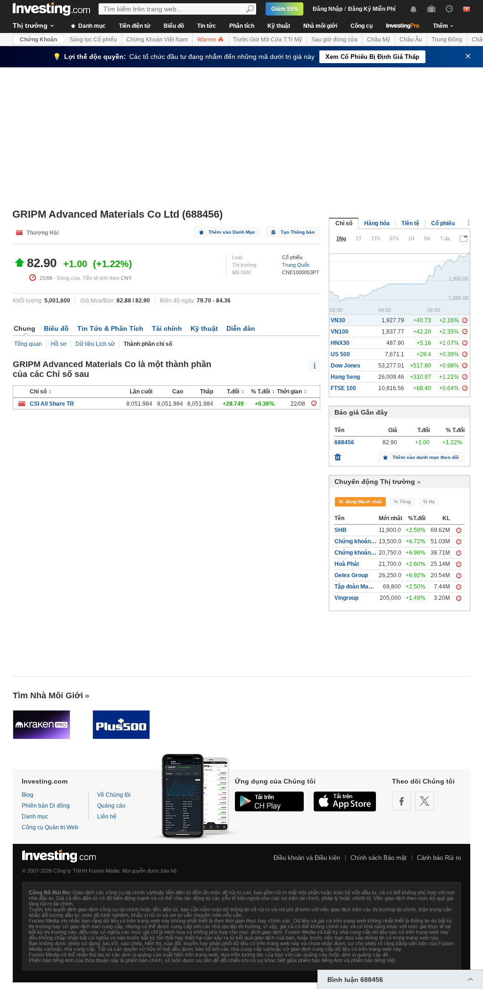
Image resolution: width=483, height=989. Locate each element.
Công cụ (361, 26)
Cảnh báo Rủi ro (439, 857)
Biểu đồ (174, 26)
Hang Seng (345, 377)
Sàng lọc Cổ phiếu (93, 39)
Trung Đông (447, 39)
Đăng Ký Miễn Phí (371, 9)
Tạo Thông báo (298, 232)
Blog (27, 795)
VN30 (338, 320)
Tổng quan (28, 344)
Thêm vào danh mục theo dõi (425, 457)
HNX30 (340, 343)
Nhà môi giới (320, 26)
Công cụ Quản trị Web (50, 827)
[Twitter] (424, 801)
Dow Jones (345, 365)
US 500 (340, 354)
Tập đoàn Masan (356, 586)
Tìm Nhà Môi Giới (48, 695)
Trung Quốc (296, 265)
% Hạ (429, 501)
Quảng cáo (111, 805)
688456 (344, 442)
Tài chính (167, 328)
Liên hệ (107, 816)
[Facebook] (401, 801)
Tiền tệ (410, 223)
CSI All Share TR (52, 404)
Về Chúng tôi (114, 795)
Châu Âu (411, 39)
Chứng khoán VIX (357, 541)
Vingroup (346, 598)
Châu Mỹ (378, 39)
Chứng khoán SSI (357, 552)
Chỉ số (343, 223)
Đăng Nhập (327, 9)
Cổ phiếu (443, 223)
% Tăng (402, 501)
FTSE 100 (343, 388)
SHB (340, 530)
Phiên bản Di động (46, 805)
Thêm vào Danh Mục (231, 232)
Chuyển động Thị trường (374, 481)
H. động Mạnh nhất (360, 501)
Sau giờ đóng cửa (334, 39)
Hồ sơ (59, 344)
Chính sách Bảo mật (378, 857)
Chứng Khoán (38, 39)
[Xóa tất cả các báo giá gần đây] (337, 454)
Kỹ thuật (278, 26)
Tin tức (206, 26)
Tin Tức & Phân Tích (110, 328)
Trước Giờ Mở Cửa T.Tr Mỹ (267, 39)
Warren (207, 39)
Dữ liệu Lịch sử (95, 344)
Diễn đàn (240, 328)
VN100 (340, 331)
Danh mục (91, 26)
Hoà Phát (346, 564)
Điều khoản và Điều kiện (307, 857)
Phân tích (241, 26)
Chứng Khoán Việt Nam (157, 39)
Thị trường (30, 25)
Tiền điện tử (134, 26)
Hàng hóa (377, 223)
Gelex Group (351, 575)
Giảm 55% (285, 9)
